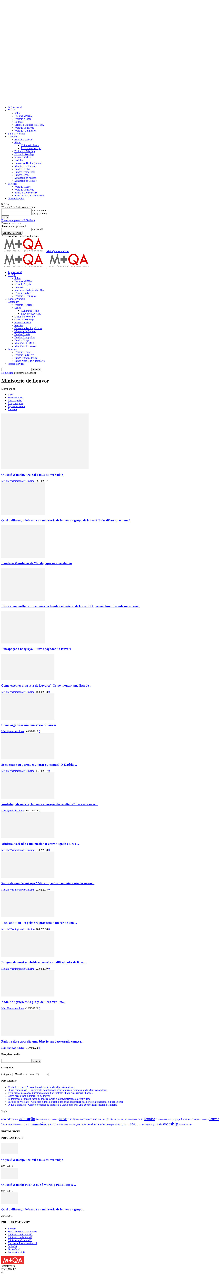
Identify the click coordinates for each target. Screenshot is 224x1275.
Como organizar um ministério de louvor (28, 725)
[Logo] (24, 266)
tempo (139, 1125)
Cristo (79, 1119)
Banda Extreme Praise (25, 192)
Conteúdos (13, 136)
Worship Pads (185, 1124)
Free (158, 1119)
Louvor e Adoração (31, 148)
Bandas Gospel (22, 174)
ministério (39, 1124)
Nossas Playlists (16, 198)
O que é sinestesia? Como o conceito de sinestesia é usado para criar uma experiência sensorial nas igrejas (62, 1104)
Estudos (149, 1119)
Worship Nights (22, 118)
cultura (102, 1119)
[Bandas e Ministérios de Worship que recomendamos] (23, 557)
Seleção (110, 1125)
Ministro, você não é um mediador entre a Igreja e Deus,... (40, 843)
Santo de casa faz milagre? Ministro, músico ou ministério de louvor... (47, 883)
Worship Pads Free (24, 127)
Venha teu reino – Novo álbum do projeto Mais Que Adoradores (41, 1087)
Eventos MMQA (23, 116)
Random (12, 409)
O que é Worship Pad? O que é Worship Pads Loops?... (38, 1184)
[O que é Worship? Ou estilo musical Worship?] (45, 468)
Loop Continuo (193, 1119)
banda (63, 1119)
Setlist (117, 1124)
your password (39, 213)
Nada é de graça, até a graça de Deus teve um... (33, 1002)
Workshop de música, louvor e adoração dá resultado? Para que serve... (49, 804)
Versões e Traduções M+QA (29, 124)
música (52, 1124)
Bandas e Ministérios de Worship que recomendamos (36, 563)
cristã (85, 1119)
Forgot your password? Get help (18, 220)
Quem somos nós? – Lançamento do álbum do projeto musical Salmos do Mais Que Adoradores (57, 1090)
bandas (72, 1119)
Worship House (22, 186)
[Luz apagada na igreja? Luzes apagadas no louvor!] (23, 642)
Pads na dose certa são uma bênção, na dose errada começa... (42, 1041)
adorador (6, 1119)
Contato (18, 121)
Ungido (153, 1125)
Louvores (6, 1124)
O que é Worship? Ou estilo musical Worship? (32, 474)
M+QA (12, 110)
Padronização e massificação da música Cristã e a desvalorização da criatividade (49, 1098)
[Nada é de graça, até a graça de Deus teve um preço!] (27, 995)
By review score (16, 406)
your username (39, 210)
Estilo (140, 1119)
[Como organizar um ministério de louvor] (27, 718)
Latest (11, 394)
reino (103, 1124)
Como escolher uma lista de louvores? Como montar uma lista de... (46, 685)
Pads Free (68, 1125)
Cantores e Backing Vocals (28, 163)
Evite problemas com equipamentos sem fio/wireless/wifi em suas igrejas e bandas (50, 1093)
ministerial (26, 1125)
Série (133, 1124)
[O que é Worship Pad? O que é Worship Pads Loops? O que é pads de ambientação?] (9, 1178)
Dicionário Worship (24, 151)
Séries (17, 142)
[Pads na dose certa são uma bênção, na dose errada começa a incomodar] (27, 1035)
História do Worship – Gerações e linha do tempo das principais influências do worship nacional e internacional (65, 1101)
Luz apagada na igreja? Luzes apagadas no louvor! (36, 649)
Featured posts (15, 397)
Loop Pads (205, 1119)
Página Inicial (15, 107)
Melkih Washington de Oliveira (17, 480)
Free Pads (163, 1119)
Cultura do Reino (30, 145)
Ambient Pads (53, 1119)
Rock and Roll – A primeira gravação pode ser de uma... (39, 922)
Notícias (18, 160)
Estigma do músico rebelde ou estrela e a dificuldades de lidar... (43, 962)
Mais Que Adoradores (12, 731)
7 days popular (15, 403)
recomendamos (90, 1124)
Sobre (17, 113)
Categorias (6, 1074)
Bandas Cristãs (22, 169)
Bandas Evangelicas (24, 172)
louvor (214, 1119)
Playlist (76, 1124)
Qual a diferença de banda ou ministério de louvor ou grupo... (43, 1209)
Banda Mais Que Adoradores (29, 195)
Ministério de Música (25, 177)
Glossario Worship (24, 154)
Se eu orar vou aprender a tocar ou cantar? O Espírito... (39, 764)
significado (125, 1125)
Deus (130, 1119)
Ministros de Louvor (25, 166)
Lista (183, 1119)
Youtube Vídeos (22, 157)
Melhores (17, 1125)
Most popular (15, 400)
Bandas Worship (16, 133)
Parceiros (12, 183)
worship (170, 1123)
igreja (177, 1119)
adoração (27, 1118)
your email (37, 229)
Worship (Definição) (25, 130)
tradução (146, 1125)
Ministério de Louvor (25, 180)
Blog (10, 372)
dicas (134, 1119)
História (171, 1119)
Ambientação (42, 1119)
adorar (16, 1119)
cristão (93, 1119)
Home (4, 372)
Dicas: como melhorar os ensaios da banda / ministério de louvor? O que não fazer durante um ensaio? (70, 606)
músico (60, 1125)
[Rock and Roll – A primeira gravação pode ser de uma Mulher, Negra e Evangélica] (27, 916)
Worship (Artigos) (23, 139)
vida (159, 1124)
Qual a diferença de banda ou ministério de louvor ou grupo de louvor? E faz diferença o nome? (66, 520)
